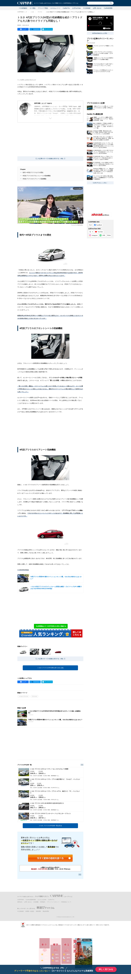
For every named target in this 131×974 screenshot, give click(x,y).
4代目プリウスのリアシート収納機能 (34, 179)
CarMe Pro (66, 8)
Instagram (94, 235)
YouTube (100, 231)
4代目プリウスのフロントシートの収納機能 (37, 175)
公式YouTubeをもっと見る (99, 33)
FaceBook (99, 225)
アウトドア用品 (43, 8)
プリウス (40, 12)
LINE (103, 235)
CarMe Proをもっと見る (99, 182)
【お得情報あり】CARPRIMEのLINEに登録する (50, 626)
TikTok (109, 235)
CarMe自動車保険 (31, 899)
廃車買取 (38, 911)
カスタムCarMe (42, 899)
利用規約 (42, 902)
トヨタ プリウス (23, 696)
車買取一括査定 (29, 911)
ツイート (36, 29)
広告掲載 (35, 902)
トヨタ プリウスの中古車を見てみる (50, 667)
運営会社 (19, 902)
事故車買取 (46, 911)
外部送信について (66, 902)
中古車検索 (86, 8)
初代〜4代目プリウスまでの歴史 (33, 172)
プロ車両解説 (23, 8)
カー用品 (32, 8)
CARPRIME (20, 899)
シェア (24, 29)
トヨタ (32, 12)
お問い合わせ (97, 8)
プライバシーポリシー (53, 902)
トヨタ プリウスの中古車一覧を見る (50, 825)
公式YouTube (76, 8)
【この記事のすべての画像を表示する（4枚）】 (50, 158)
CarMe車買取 (108, 8)
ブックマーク (48, 29)
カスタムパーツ (55, 8)
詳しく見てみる (106, 969)
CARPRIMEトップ (22, 12)
